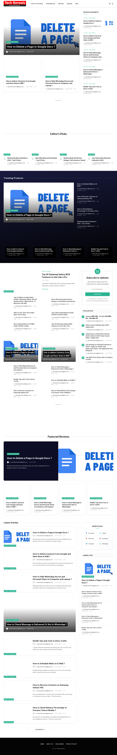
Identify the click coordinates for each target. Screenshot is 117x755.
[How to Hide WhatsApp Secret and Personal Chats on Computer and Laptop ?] (61, 68)
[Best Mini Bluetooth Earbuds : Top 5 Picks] (44, 147)
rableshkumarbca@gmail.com (17, 51)
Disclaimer (60, 744)
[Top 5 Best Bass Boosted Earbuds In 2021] (100, 147)
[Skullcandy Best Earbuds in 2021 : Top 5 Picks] (16, 147)
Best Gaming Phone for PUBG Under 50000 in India (24, 325)
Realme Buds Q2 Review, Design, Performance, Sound (74, 159)
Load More (39, 729)
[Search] (110, 4)
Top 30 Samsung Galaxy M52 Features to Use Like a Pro (56, 275)
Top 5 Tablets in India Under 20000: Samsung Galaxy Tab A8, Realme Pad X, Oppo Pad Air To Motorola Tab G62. (25, 300)
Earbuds (61, 3)
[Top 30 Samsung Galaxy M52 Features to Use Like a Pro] (22, 280)
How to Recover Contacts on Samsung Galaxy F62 (87, 197)
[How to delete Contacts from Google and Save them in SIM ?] (22, 68)
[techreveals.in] (15, 3)
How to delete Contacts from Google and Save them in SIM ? (20, 82)
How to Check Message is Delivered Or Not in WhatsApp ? (93, 72)
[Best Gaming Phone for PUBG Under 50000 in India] (8, 326)
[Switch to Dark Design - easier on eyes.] (112, 3)
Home (42, 744)
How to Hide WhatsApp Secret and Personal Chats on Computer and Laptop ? (59, 83)
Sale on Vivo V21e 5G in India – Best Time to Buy (24, 314)
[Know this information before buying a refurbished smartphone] (45, 299)
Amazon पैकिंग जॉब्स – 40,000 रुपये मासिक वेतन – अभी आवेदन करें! (98, 317)
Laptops (69, 3)
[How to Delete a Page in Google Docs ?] (42, 33)
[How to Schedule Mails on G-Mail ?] (107, 186)
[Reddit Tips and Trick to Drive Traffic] (109, 89)
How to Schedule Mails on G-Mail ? (87, 185)
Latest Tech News (37, 3)
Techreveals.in (61, 748)
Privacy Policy (98, 300)
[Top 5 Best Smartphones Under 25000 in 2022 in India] (45, 314)
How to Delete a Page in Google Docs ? (31, 46)
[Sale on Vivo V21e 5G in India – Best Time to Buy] (8, 314)
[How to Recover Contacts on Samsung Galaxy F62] (107, 198)
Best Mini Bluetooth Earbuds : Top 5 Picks (46, 159)
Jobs (76, 3)
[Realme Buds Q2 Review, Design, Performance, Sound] (72, 147)
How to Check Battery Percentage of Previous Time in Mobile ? (88, 210)
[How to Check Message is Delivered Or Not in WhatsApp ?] (109, 73)
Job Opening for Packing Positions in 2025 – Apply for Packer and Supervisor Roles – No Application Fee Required (99, 347)
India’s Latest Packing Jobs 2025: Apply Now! (97, 326)
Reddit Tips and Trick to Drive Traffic (92, 88)
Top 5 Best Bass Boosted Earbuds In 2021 (101, 159)
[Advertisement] (58, 114)
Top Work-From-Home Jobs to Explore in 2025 (99, 358)
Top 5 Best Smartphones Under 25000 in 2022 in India (62, 314)
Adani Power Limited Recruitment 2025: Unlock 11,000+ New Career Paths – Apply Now (98, 336)
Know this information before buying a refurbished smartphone (63, 300)
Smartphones (50, 3)
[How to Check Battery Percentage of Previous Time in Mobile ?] (107, 211)
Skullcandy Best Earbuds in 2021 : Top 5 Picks (17, 159)
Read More (45, 289)
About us (49, 744)
